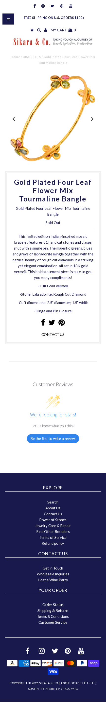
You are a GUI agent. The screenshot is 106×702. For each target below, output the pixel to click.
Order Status (53, 604)
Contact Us (53, 514)
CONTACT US (52, 334)
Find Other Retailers (53, 531)
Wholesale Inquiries (53, 574)
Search (52, 502)
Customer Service (52, 622)
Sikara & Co (48, 683)
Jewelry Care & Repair (53, 525)
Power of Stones (53, 519)
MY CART (63, 30)
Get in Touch (53, 568)
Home (15, 57)
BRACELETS (32, 57)
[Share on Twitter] (51, 323)
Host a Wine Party (53, 580)
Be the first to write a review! (53, 438)
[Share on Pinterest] (61, 323)
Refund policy (53, 543)
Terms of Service (53, 537)
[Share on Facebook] (43, 323)
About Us (52, 508)
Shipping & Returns (53, 610)
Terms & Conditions (53, 616)
